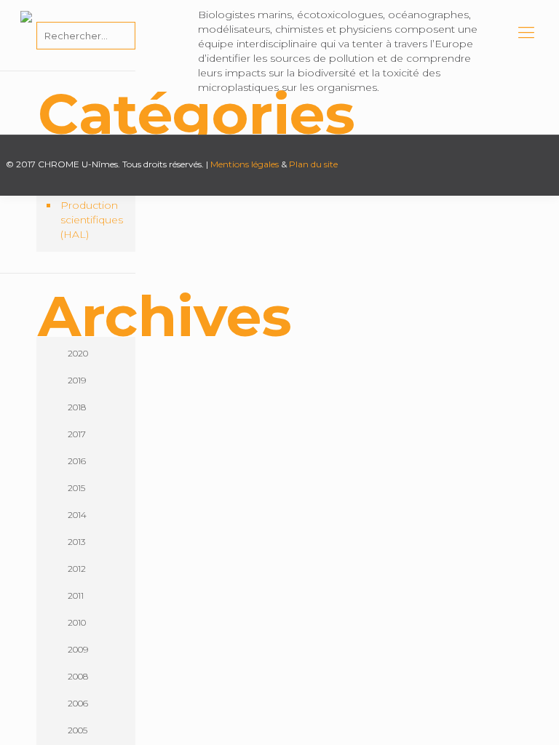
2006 (78, 703)
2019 (77, 380)
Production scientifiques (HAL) (91, 220)
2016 (77, 460)
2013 (76, 541)
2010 (77, 622)
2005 (77, 730)
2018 (77, 407)
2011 (76, 595)
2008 (78, 676)
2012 (77, 568)
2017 (77, 434)
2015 (76, 487)
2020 (78, 353)
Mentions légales (244, 164)
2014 (77, 514)
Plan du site (313, 164)
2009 (78, 649)
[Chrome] (26, 32)
